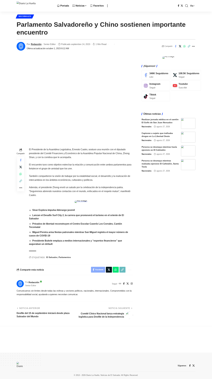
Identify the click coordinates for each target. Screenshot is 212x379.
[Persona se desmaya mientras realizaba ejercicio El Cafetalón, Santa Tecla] (188, 164)
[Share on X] (180, 46)
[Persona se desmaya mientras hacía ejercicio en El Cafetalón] (188, 150)
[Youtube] (186, 86)
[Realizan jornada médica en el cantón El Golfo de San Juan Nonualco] (188, 123)
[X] (182, 6)
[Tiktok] (156, 96)
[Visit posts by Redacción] (21, 46)
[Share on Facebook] (175, 46)
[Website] (120, 284)
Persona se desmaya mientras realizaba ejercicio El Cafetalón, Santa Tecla (160, 163)
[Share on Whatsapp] (184, 46)
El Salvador (51, 257)
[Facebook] (178, 6)
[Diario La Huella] (34, 5)
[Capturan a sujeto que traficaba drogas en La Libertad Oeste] (188, 137)
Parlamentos (65, 257)
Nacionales (25, 16)
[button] (107, 6)
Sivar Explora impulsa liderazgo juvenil (53, 210)
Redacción (36, 44)
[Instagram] (131, 284)
